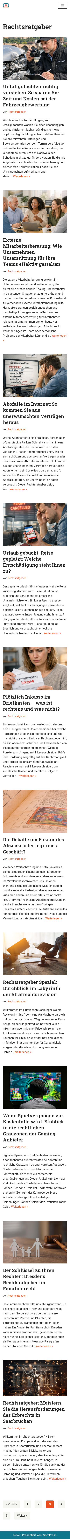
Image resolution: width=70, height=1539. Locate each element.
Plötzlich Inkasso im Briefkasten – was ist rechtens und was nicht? (31, 703)
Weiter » (22, 1515)
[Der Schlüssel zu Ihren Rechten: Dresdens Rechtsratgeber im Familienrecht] (35, 1242)
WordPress (49, 1535)
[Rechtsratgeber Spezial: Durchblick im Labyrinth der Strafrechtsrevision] (35, 953)
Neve (16, 1535)
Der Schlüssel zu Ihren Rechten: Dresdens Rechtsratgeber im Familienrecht (28, 1279)
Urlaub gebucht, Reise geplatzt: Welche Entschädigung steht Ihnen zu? (34, 562)
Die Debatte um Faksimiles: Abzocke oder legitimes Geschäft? (34, 845)
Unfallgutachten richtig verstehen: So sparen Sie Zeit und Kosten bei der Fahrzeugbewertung (31, 95)
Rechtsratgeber (16, 111)
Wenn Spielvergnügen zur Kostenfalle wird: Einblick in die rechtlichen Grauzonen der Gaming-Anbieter (33, 1127)
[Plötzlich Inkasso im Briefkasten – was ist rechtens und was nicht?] (35, 668)
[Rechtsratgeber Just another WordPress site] (7, 5)
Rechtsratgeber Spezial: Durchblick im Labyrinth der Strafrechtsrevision (31, 988)
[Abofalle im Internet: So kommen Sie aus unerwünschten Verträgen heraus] (35, 375)
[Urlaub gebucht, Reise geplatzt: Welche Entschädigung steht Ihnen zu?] (35, 524)
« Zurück (11, 1504)
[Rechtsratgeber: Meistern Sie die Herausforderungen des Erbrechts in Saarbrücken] (35, 1378)
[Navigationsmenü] (62, 5)
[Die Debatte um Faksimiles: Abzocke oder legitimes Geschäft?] (35, 811)
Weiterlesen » (21, 176)
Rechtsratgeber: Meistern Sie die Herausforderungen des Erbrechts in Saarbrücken (34, 1412)
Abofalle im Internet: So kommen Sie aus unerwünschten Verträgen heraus (33, 413)
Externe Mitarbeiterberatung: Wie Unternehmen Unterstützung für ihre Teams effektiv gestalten (32, 252)
